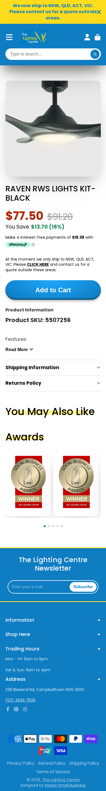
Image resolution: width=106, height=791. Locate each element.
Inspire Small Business (65, 785)
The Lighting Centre (61, 780)
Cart (97, 37)
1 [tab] (46, 527)
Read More (16, 349)
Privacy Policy (21, 763)
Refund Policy (52, 763)
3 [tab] (54, 527)
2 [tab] (50, 527)
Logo (34, 37)
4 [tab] (58, 527)
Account (87, 37)
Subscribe (83, 586)
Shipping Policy (84, 763)
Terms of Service (53, 772)
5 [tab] (63, 527)
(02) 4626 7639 (20, 700)
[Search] (95, 54)
